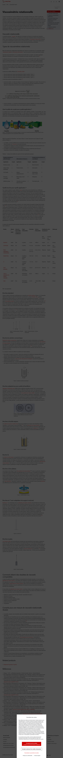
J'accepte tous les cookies (31, 744)
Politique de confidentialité (27, 755)
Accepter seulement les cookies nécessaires (31, 749)
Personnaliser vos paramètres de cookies (31, 752)
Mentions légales (37, 755)
